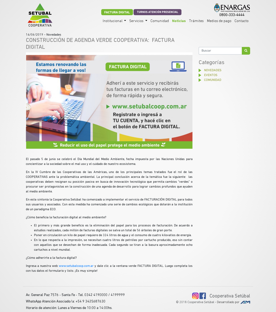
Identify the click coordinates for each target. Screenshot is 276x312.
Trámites (196, 21)
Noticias (179, 21)
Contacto (242, 21)
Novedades (212, 70)
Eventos (210, 75)
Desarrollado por (228, 302)
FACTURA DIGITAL (117, 12)
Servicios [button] (136, 21)
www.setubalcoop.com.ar (76, 266)
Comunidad (160, 21)
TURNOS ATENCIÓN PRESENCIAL (157, 12)
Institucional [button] (113, 21)
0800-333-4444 (231, 15)
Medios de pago (219, 21)
